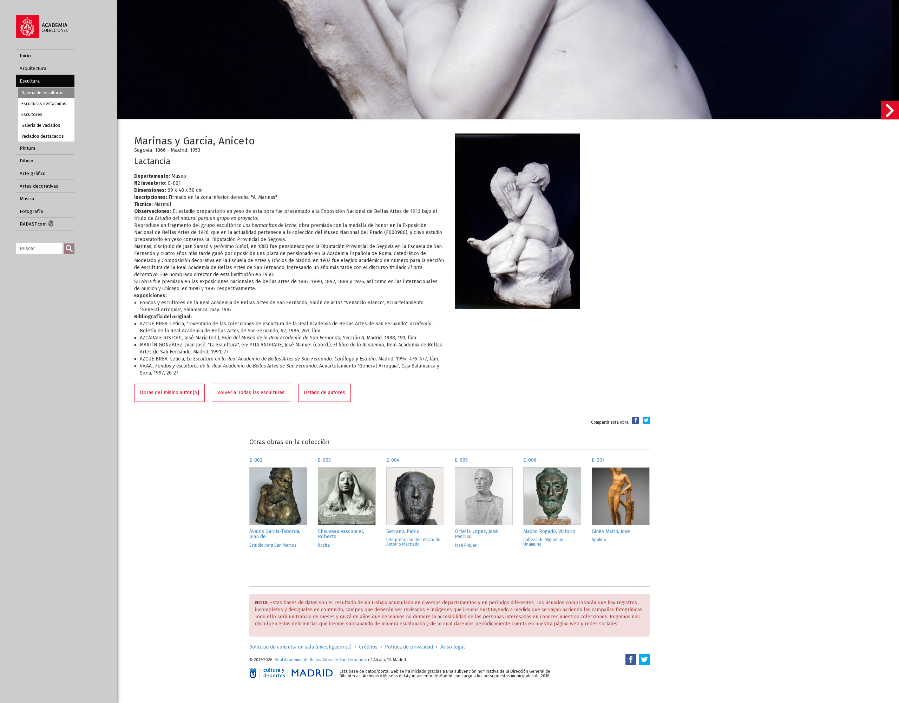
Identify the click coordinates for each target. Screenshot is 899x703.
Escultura (30, 81)
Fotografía (31, 211)
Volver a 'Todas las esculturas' (251, 393)
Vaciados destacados (42, 136)
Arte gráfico (33, 173)
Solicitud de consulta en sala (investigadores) (300, 647)
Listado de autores (324, 393)
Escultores (31, 114)
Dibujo (26, 161)
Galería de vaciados (40, 125)
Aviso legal (452, 647)
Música (27, 199)
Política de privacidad (409, 647)
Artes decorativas (39, 186)
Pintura (27, 148)
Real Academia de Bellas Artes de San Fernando (320, 659)
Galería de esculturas (42, 92)
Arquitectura (33, 68)
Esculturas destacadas (43, 103)
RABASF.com (34, 224)
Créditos (368, 647)
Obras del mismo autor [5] (169, 393)
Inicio (25, 56)
